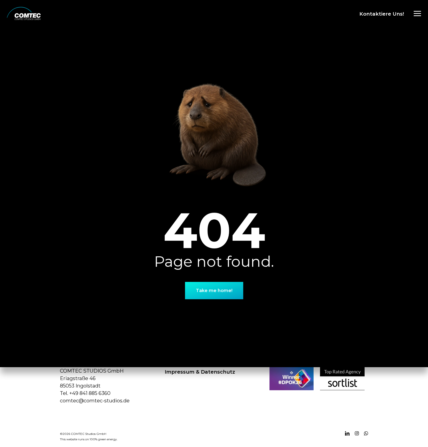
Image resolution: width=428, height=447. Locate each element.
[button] (417, 14)
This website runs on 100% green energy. (89, 439)
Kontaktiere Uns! (381, 14)
